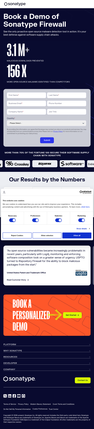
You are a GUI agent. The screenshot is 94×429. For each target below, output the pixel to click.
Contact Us (83, 380)
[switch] (35, 220)
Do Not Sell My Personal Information (17, 409)
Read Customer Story (16, 280)
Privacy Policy (58, 131)
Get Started (71, 315)
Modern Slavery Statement (40, 404)
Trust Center (53, 409)
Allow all (76, 235)
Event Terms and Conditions (63, 404)
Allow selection (47, 235)
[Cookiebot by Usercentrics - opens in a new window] (81, 192)
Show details (81, 228)
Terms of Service (9, 404)
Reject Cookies (17, 235)
